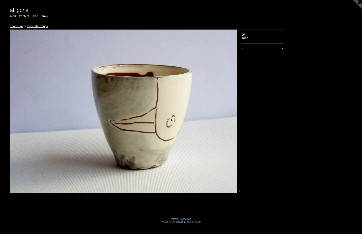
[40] (123, 111)
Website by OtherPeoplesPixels (181, 222)
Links (44, 16)
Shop (35, 16)
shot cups (16, 26)
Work (13, 16)
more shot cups (37, 26)
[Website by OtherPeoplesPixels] (353, 8)
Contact (24, 16)
